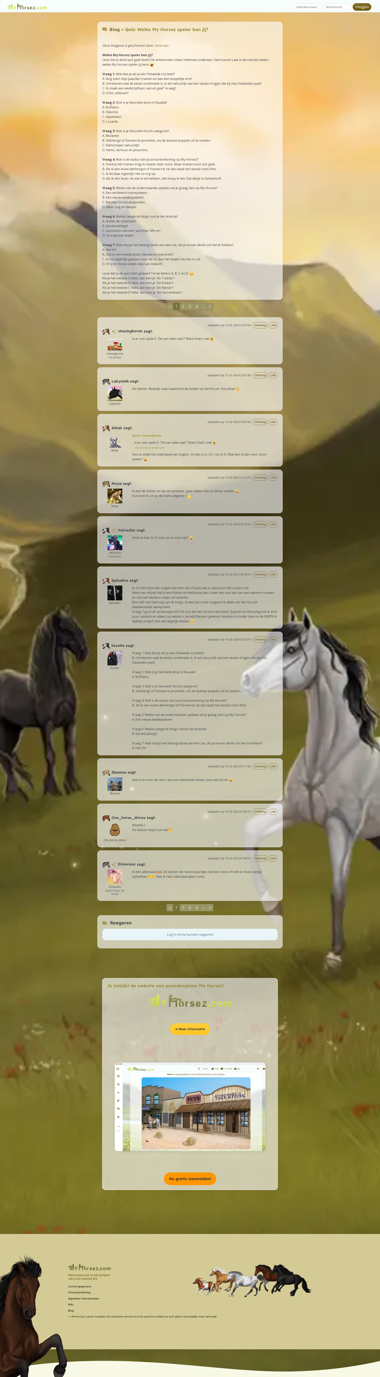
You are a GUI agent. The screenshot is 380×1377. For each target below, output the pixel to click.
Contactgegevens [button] (79, 1286)
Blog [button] (71, 1310)
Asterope (161, 45)
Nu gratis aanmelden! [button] (190, 1178)
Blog (114, 29)
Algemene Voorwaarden (83, 1298)
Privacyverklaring (79, 1292)
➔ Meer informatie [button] (190, 1029)
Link (273, 325)
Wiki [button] (70, 1304)
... (203, 306)
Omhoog (260, 325)
